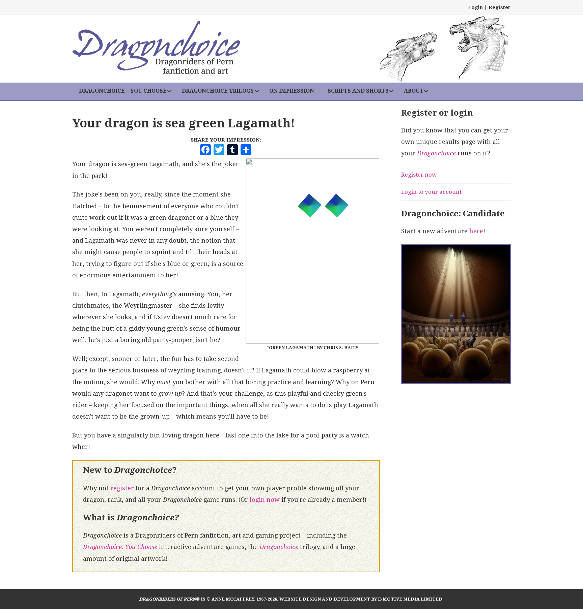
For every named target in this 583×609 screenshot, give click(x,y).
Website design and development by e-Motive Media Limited (360, 599)
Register (500, 7)
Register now (419, 174)
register (122, 488)
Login (475, 7)
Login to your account (431, 191)
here (476, 231)
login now (265, 499)
